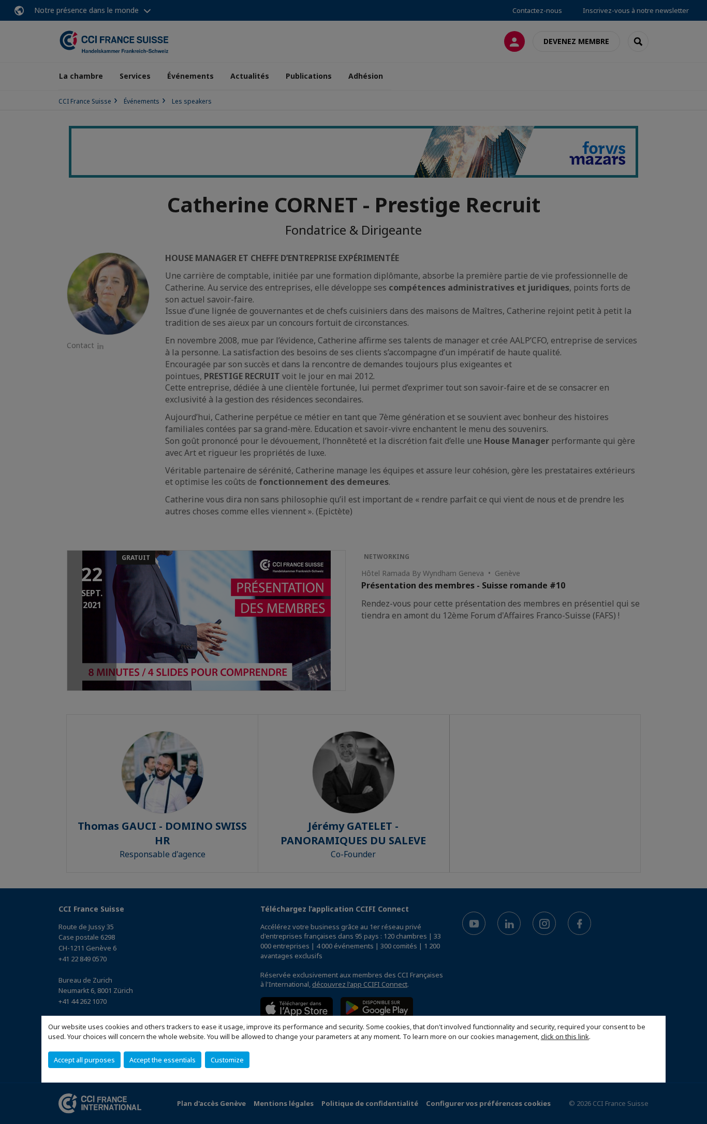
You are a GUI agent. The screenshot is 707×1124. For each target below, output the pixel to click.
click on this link (565, 1036)
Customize (227, 1059)
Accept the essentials (162, 1059)
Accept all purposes (84, 1059)
